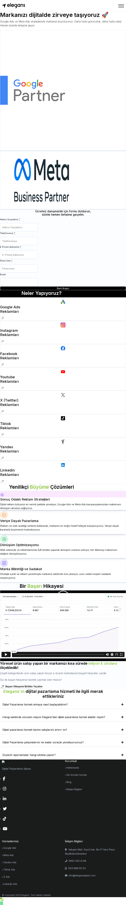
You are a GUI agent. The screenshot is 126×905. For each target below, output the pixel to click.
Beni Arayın (63, 288)
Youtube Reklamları (9, 379)
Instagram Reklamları (9, 332)
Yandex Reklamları (9, 449)
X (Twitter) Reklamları (9, 402)
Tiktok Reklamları (9, 426)
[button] (63, 597)
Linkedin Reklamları (9, 472)
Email (3, 274)
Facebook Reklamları (9, 356)
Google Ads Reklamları (10, 309)
